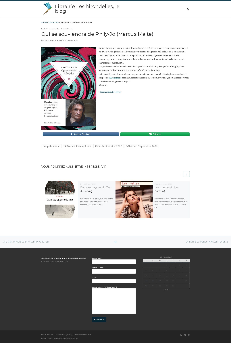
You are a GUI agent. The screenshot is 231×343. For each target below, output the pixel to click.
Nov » (168, 290)
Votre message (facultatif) (104, 287)
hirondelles (49, 40)
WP (51, 338)
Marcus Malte (115, 77)
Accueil (44, 22)
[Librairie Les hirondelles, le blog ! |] (47, 8)
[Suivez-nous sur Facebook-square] (185, 335)
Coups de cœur (53, 22)
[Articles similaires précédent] (180, 174)
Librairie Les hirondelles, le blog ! (60, 335)
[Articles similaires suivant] (187, 174)
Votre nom (97, 258)
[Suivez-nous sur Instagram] (189, 335)
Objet (94, 277)
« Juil (164, 290)
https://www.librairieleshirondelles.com (54, 261)
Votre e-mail (98, 268)
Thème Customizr (71, 338)
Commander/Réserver (110, 91)
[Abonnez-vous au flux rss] (181, 335)
